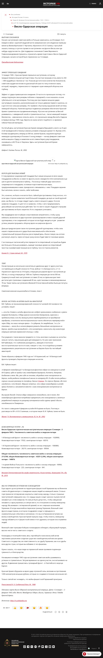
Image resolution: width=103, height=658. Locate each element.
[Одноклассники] (46, 646)
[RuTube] (39, 646)
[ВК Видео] (35, 646)
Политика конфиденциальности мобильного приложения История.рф (75, 642)
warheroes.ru (74, 649)
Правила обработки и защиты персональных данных (78, 638)
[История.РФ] (51, 4)
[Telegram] (28, 646)
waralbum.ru (83, 649)
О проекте (84, 651)
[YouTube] (42, 646)
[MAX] (24, 646)
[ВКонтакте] (32, 646)
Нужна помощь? (93, 654)
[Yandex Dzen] (50, 646)
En (8, 3)
